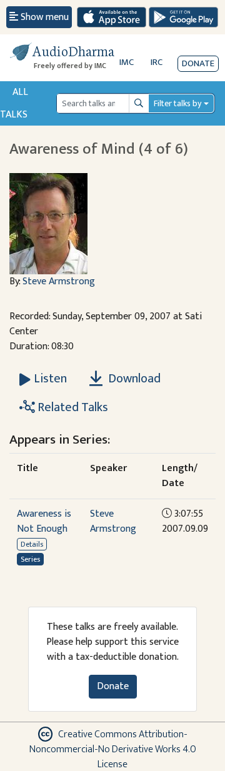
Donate (198, 63)
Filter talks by (177, 103)
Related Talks (71, 407)
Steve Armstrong (58, 281)
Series (30, 559)
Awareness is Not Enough (44, 521)
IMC (126, 62)
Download (133, 378)
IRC (156, 62)
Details (32, 544)
